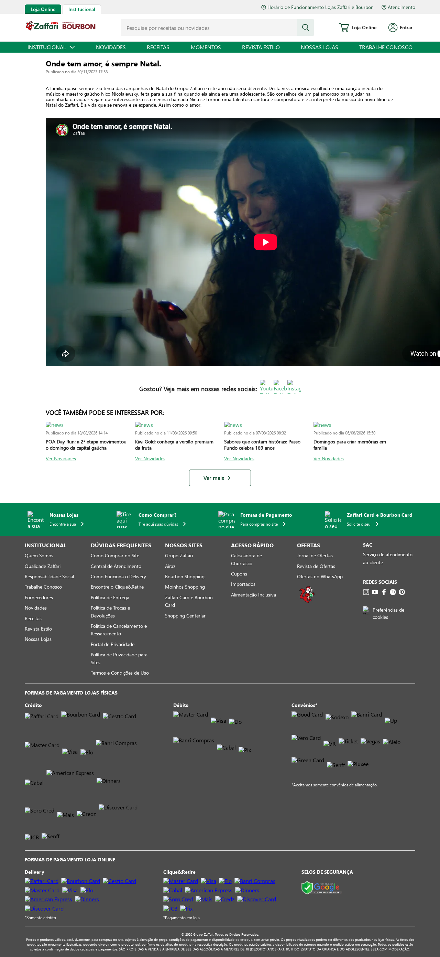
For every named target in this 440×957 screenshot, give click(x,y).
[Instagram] (366, 592)
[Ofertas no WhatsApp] (307, 602)
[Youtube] (375, 592)
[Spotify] (393, 592)
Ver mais (214, 478)
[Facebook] (384, 592)
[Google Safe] (321, 888)
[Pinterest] (402, 592)
